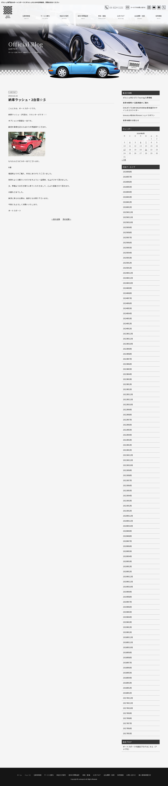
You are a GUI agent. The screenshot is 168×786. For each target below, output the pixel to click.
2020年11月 (128, 521)
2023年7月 (127, 359)
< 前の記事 (56, 219)
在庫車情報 (26, 17)
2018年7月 (127, 662)
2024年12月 (128, 273)
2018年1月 (127, 693)
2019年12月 (128, 576)
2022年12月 (128, 394)
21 (146, 149)
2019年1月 (127, 632)
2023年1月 (127, 389)
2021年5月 (127, 490)
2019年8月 (127, 597)
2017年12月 (128, 698)
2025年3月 (127, 257)
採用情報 (158, 17)
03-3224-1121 (116, 7)
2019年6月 (127, 607)
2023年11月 (128, 338)
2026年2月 (127, 202)
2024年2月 (127, 323)
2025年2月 (127, 263)
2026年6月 (127, 182)
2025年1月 (127, 268)
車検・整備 (102, 17)
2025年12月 (128, 212)
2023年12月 (128, 333)
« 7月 (124, 160)
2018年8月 (127, 657)
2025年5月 (127, 247)
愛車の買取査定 (83, 17)
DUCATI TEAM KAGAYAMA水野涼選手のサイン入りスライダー (140, 109)
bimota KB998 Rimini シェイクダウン (139, 115)
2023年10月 (128, 344)
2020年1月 (127, 571)
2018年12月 (128, 637)
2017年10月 (128, 708)
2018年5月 (127, 672)
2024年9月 (127, 288)
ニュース (28, 775)
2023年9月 (127, 349)
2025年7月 (127, 237)
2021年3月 (127, 500)
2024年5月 (127, 308)
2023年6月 (127, 364)
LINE (158, 7)
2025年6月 (127, 242)
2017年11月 (128, 703)
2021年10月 (128, 465)
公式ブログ (120, 17)
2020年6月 (127, 546)
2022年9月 (127, 409)
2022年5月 (127, 430)
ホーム (10, 52)
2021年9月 (127, 470)
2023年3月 (127, 379)
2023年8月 (127, 354)
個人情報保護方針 (145, 775)
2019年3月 (127, 622)
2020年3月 (127, 561)
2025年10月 (128, 222)
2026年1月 (127, 207)
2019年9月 (127, 591)
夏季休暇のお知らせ (131, 120)
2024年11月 (128, 278)
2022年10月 (128, 404)
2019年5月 (127, 612)
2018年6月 (127, 667)
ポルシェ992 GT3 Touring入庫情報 (137, 97)
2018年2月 (127, 688)
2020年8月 (127, 536)
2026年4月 (127, 192)
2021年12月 (128, 455)
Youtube (154, 7)
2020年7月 (127, 541)
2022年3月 (127, 440)
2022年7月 (127, 419)
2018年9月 (127, 652)
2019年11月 (128, 581)
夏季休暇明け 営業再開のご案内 (135, 102)
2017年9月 (127, 713)
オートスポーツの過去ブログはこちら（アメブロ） (140, 747)
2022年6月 (127, 424)
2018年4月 (127, 678)
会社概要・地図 (139, 17)
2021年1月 (127, 511)
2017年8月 (127, 718)
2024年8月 (127, 293)
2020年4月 (127, 556)
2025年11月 (128, 217)
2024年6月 (127, 303)
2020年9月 (127, 531)
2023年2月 (127, 384)
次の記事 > (67, 219)
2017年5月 (127, 733)
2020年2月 (127, 566)
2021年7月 (127, 480)
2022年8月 (127, 414)
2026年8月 (127, 171)
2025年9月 (127, 227)
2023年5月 (127, 369)
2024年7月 (127, 298)
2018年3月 (127, 683)
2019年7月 (127, 602)
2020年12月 (128, 516)
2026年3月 (127, 197)
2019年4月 (127, 617)
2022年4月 (127, 435)
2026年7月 (127, 177)
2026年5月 (127, 187)
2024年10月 (128, 283)
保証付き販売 (64, 17)
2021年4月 (127, 495)
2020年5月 (127, 551)
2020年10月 (128, 526)
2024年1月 (127, 328)
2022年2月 (127, 445)
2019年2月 (127, 627)
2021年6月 (127, 485)
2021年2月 (127, 505)
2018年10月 (128, 647)
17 (124, 149)
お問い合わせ (131, 775)
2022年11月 (128, 399)
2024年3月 (127, 318)
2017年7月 (127, 723)
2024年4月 (127, 313)
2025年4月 (127, 252)
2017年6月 (127, 728)
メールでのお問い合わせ (137, 7)
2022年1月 (127, 450)
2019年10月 (128, 586)
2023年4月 (127, 374)
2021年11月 (128, 460)
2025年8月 (127, 232)
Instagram (149, 7)
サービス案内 (45, 17)
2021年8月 (127, 475)
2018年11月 (128, 642)
